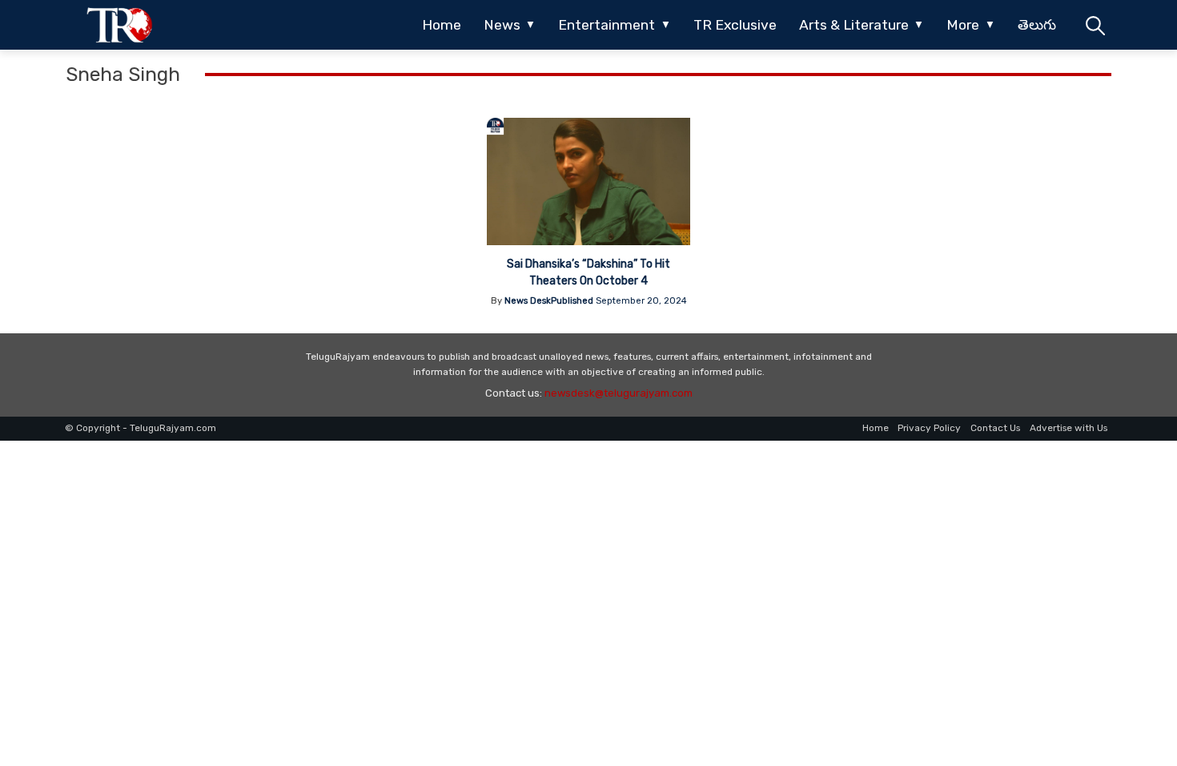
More (962, 25)
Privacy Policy (929, 427)
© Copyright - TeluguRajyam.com (140, 427)
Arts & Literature (854, 25)
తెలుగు (1037, 25)
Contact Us (995, 427)
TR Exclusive (735, 25)
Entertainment (606, 25)
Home (441, 25)
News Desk (527, 301)
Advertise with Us (1068, 427)
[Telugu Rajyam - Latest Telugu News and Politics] (120, 25)
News (502, 25)
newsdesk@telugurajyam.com (618, 393)
